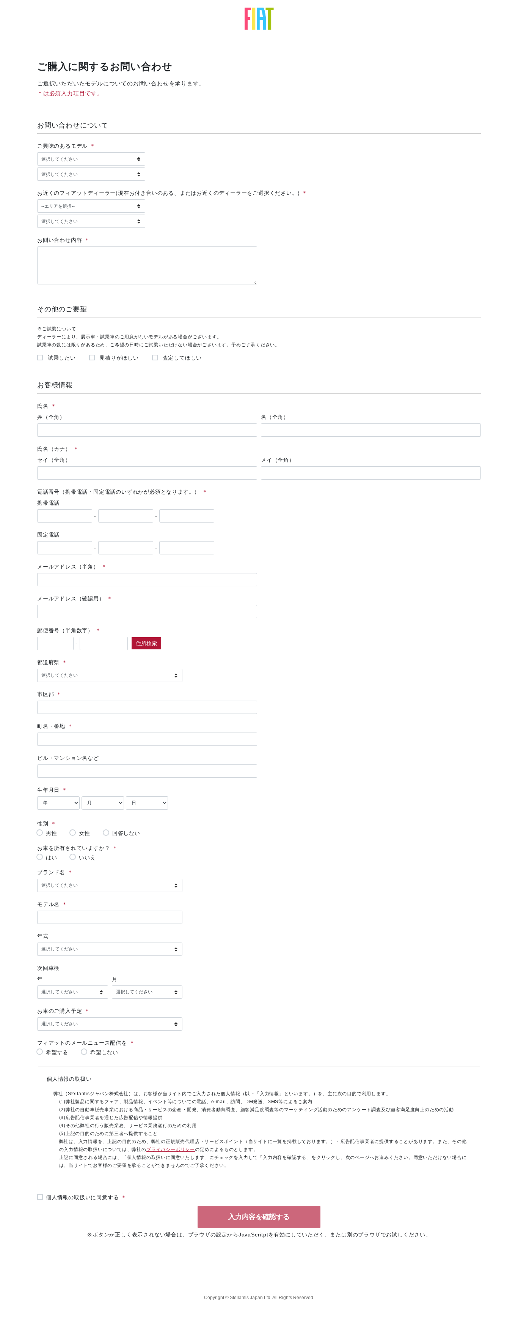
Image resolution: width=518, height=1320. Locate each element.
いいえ (87, 857)
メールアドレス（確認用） (71, 598)
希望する (57, 1052)
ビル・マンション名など (68, 758)
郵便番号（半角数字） (65, 630)
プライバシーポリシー (170, 1149)
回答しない (126, 833)
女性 (84, 833)
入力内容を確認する (259, 1217)
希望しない (104, 1052)
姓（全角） (51, 417)
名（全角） (275, 417)
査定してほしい (181, 357)
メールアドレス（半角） (68, 567)
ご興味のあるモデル (62, 146)
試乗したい (61, 357)
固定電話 (48, 535)
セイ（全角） (54, 460)
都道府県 (48, 662)
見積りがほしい (118, 357)
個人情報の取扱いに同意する (82, 1197)
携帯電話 (48, 503)
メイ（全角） (278, 460)
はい (51, 857)
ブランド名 (51, 872)
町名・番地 (51, 726)
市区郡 (45, 694)
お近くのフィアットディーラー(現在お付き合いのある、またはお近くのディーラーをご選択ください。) (168, 193)
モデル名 (48, 904)
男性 (51, 833)
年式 (43, 936)
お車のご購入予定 (59, 1011)
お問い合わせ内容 (59, 240)
